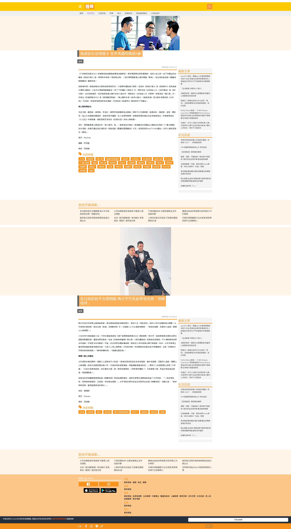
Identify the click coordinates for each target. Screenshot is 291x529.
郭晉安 (113, 163)
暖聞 (144, 482)
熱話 (139, 482)
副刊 (119, 13)
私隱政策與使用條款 (58, 519)
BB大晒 (166, 167)
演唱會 (90, 412)
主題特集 (102, 13)
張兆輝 (154, 412)
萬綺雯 (101, 167)
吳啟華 (144, 412)
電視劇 (83, 170)
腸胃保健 (183, 496)
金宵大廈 (158, 159)
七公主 (168, 159)
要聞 (134, 482)
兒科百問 (191, 496)
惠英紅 (92, 167)
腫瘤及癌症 (164, 496)
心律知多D (155, 13)
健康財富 (128, 13)
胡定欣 (137, 167)
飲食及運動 (137, 496)
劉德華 (107, 412)
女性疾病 (200, 496)
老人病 (208, 496)
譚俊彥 (131, 163)
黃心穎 (100, 159)
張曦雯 (83, 167)
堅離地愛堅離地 (113, 159)
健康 (81, 13)
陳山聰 (103, 163)
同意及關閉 (238, 520)
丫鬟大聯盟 (84, 163)
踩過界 (125, 159)
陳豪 (95, 163)
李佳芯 (160, 163)
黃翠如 (150, 163)
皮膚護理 (127, 498)
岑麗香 (147, 167)
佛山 (99, 412)
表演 (82, 412)
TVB (82, 159)
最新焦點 (127, 482)
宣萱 (110, 167)
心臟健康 (174, 496)
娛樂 (80, 61)
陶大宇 (135, 412)
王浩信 (122, 163)
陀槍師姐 (147, 159)
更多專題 (136, 498)
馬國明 (90, 159)
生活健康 (146, 496)
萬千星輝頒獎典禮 (121, 412)
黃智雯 (156, 167)
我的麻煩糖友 (141, 13)
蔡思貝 (169, 163)
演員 (91, 170)
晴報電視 (90, 13)
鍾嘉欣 (128, 167)
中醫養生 (155, 496)
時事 (111, 13)
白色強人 (136, 159)
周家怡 (119, 167)
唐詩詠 (141, 163)
